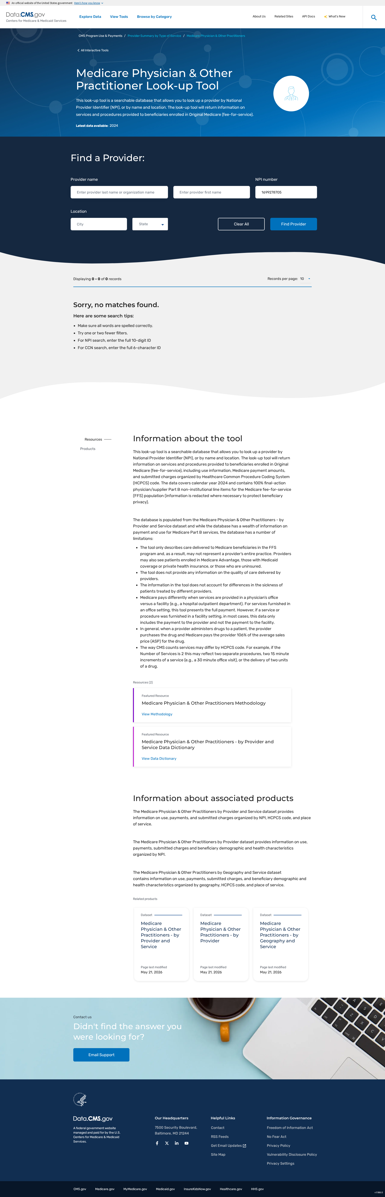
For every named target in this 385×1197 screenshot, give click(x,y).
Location (79, 211)
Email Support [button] (101, 1054)
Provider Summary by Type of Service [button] (154, 36)
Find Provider (293, 224)
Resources (93, 439)
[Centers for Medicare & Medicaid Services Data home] (36, 17)
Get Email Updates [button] (226, 1145)
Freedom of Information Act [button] (290, 1128)
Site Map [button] (218, 1154)
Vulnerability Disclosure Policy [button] (292, 1154)
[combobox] (139, 224)
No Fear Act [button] (276, 1137)
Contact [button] (217, 1128)
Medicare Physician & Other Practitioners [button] (216, 36)
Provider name (84, 179)
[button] (158, 1142)
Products (87, 449)
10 (302, 279)
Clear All (241, 224)
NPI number (266, 179)
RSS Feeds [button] (220, 1137)
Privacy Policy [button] (278, 1145)
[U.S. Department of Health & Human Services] (80, 1099)
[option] (164, 945)
